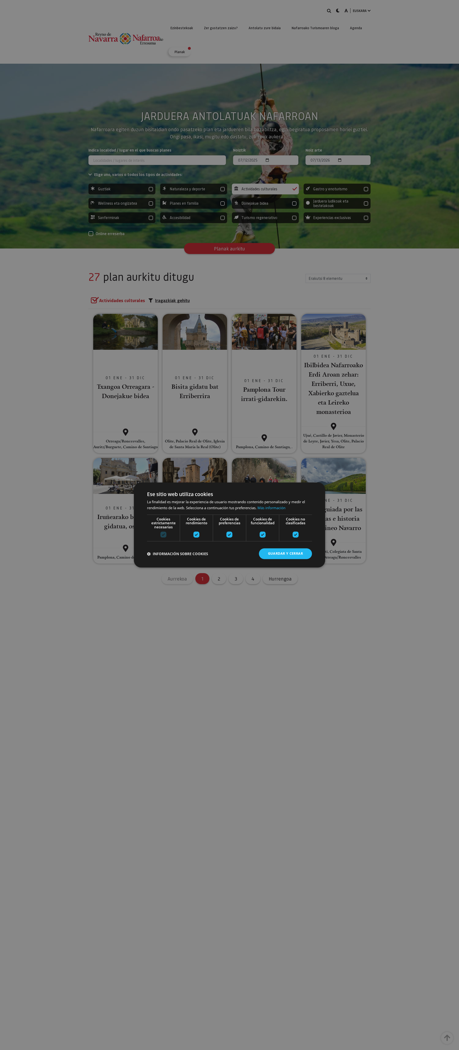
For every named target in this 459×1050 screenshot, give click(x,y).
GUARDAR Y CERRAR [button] (285, 553)
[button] (177, 554)
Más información (271, 508)
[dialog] (229, 525)
